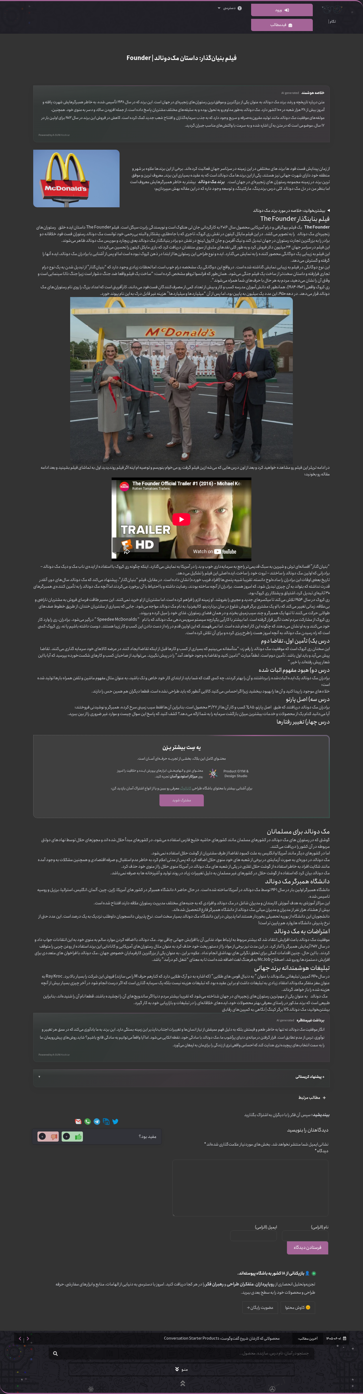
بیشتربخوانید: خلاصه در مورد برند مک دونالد (289, 210)
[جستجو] (55, 1353)
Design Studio (236, 776)
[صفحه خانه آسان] (213, 773)
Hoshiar (65, 135)
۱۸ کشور (278, 1273)
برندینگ (260, 188)
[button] (20, 1339)
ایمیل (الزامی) (266, 1227)
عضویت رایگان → (260, 1307)
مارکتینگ (243, 188)
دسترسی (229, 8)
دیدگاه (321, 1151)
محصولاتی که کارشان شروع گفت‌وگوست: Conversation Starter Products (222, 1338)
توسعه (227, 188)
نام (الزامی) (319, 1227)
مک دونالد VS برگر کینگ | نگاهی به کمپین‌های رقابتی (264, 1009)
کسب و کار (129, 626)
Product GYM (234, 771)
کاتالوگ (185, 788)
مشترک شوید (181, 800)
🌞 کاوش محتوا (298, 1307)
